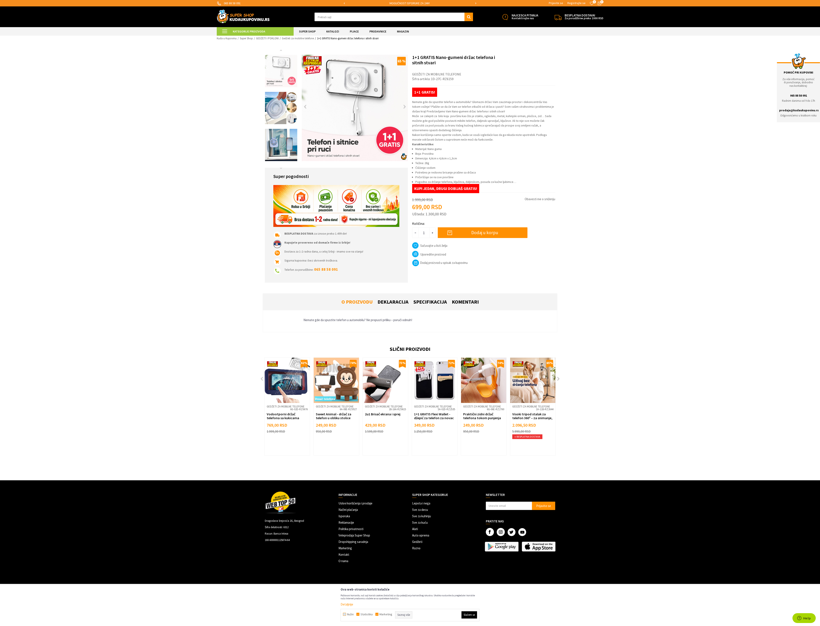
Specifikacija (430, 301)
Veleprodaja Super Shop (354, 535)
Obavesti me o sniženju (540, 199)
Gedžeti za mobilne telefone (298, 38)
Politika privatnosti (350, 528)
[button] (394, 17)
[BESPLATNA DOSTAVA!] (558, 17)
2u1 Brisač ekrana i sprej (382, 414)
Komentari (465, 301)
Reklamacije (346, 522)
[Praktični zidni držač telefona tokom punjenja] (483, 380)
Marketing (345, 548)
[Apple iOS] (539, 546)
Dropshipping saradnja (353, 541)
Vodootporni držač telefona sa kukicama (283, 416)
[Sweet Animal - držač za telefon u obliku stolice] (336, 380)
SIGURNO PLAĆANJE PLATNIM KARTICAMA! (410, 3)
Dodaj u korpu (484, 232)
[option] (410, 3)
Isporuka (344, 516)
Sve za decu (420, 509)
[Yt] (522, 532)
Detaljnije (347, 604)
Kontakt (343, 554)
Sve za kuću (420, 522)
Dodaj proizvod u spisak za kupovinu (444, 263)
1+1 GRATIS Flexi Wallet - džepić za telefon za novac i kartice (434, 418)
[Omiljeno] (592, 3)
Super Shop (246, 38)
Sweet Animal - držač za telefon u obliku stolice (333, 416)
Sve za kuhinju (421, 516)
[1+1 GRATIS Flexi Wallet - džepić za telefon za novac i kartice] (434, 380)
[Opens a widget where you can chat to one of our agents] (804, 618)
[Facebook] (490, 532)
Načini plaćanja (348, 509)
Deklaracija (393, 301)
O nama (343, 561)
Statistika (366, 614)
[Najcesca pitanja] (505, 17)
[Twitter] (511, 532)
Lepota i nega (421, 503)
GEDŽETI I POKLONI (267, 38)
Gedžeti (417, 541)
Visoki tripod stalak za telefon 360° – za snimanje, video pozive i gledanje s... (532, 418)
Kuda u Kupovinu (227, 38)
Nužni (350, 614)
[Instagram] (501, 532)
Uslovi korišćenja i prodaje (355, 503)
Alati (415, 528)
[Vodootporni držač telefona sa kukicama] (287, 380)
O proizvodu (357, 301)
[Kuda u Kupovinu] (243, 16)
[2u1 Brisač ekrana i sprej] (385, 380)
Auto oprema (420, 535)
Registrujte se (576, 3)
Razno (416, 548)
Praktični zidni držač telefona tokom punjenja (482, 416)
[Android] (502, 546)
